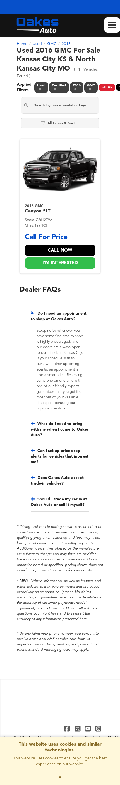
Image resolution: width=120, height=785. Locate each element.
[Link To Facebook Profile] (68, 728)
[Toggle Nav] (112, 25)
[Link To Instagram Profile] (98, 728)
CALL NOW (60, 250)
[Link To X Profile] (78, 728)
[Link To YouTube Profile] (88, 728)
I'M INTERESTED (60, 263)
